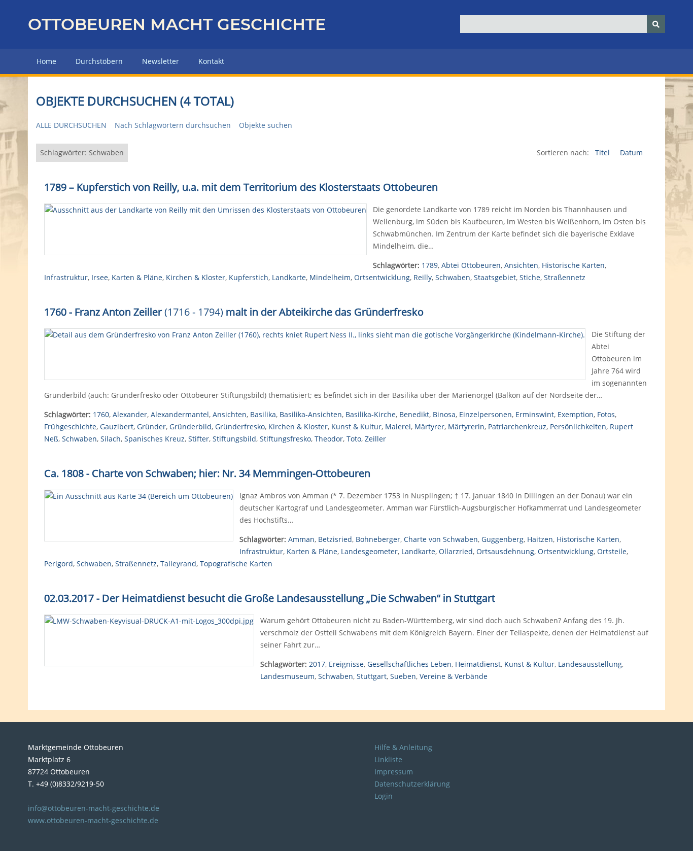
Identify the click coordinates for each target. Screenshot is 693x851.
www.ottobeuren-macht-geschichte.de (93, 820)
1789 (430, 265)
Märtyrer (429, 426)
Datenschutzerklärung (412, 784)
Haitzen (540, 539)
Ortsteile (612, 551)
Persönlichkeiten (578, 426)
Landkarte (289, 277)
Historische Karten (573, 265)
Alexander (130, 414)
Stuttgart (372, 676)
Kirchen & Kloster (195, 277)
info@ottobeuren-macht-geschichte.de (93, 808)
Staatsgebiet (495, 277)
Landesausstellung (590, 664)
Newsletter (160, 61)
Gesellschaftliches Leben (409, 664)
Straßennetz (564, 277)
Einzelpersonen (485, 414)
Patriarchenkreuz (517, 426)
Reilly (422, 277)
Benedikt (414, 414)
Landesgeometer (369, 551)
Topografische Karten (236, 563)
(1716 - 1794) (234, 312)
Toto (353, 439)
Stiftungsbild (234, 439)
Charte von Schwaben (441, 539)
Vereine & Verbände (454, 676)
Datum (631, 152)
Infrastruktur (66, 277)
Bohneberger (378, 539)
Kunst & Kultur (356, 426)
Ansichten (521, 265)
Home (46, 61)
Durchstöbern (99, 61)
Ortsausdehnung (505, 551)
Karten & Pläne (137, 277)
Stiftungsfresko (285, 439)
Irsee (99, 277)
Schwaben (452, 277)
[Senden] (656, 24)
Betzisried (335, 539)
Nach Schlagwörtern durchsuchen (173, 125)
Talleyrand (178, 563)
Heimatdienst (478, 664)
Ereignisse (346, 664)
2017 (317, 664)
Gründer (151, 426)
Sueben (403, 676)
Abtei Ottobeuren (471, 265)
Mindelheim (330, 277)
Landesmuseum (287, 676)
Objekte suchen (265, 125)
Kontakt (211, 61)
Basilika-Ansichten (311, 414)
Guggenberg (502, 539)
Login (383, 796)
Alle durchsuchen (71, 125)
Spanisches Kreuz (154, 439)
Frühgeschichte (70, 426)
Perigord (58, 563)
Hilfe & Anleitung (403, 747)
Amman (301, 539)
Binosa (444, 414)
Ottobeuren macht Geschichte (177, 24)
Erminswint (534, 414)
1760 (101, 414)
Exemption (576, 414)
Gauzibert (116, 426)
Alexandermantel (180, 414)
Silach (110, 439)
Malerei (398, 426)
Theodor (329, 439)
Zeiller (375, 439)
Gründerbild (190, 426)
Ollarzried (456, 551)
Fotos (606, 414)
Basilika (263, 414)
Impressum (393, 771)
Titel (603, 152)
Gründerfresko (240, 426)
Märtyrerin (466, 426)
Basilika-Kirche (370, 414)
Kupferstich (248, 277)
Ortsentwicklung (382, 277)
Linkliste (388, 759)
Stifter (198, 439)
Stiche (529, 277)
